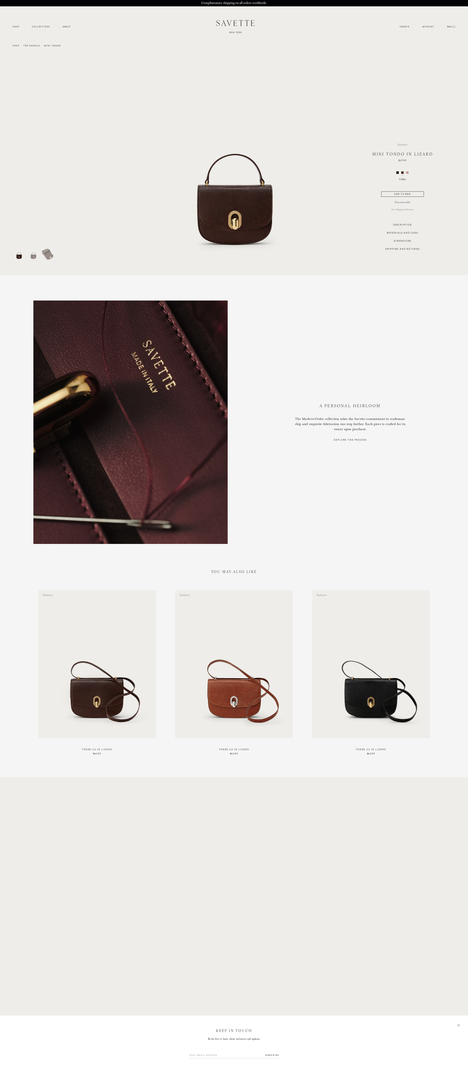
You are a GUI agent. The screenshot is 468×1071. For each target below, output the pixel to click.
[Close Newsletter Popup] (234, 535)
